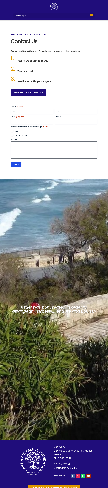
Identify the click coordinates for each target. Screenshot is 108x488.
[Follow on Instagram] (78, 476)
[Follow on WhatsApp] (83, 476)
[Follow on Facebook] (73, 476)
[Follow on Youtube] (88, 476)
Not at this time (22, 135)
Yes (16, 131)
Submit (16, 164)
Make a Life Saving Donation (28, 92)
